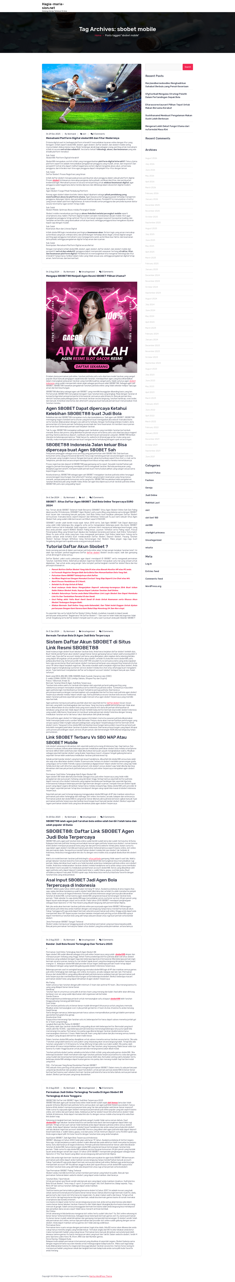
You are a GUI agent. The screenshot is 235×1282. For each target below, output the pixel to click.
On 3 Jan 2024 (52, 631)
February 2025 (152, 263)
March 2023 (150, 398)
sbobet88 (115, 999)
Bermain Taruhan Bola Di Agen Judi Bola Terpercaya (78, 635)
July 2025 (149, 234)
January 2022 (151, 433)
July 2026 (149, 164)
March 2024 (150, 328)
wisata (149, 547)
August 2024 (151, 299)
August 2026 (151, 158)
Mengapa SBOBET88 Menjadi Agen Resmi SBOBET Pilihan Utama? (86, 275)
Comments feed (154, 578)
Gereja (148, 487)
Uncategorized (88, 272)
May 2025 (149, 246)
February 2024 (152, 334)
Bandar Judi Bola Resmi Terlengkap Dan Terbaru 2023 (79, 944)
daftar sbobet (93, 552)
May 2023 (149, 386)
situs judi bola (95, 858)
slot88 (149, 525)
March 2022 (150, 421)
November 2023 (152, 351)
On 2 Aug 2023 (52, 940)
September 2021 (152, 451)
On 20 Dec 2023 (53, 817)
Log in (148, 563)
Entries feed (152, 571)
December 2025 (152, 205)
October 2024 (151, 287)
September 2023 (153, 363)
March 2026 (150, 187)
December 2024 (152, 275)
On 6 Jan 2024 (52, 497)
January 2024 (151, 340)
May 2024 (149, 316)
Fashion (149, 480)
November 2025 (152, 211)
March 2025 (150, 258)
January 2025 (151, 269)
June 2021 (150, 457)
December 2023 (152, 345)
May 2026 (149, 176)
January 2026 (151, 199)
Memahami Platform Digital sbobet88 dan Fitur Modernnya (82, 138)
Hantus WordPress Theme (100, 1276)
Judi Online (151, 495)
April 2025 (149, 252)
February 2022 (152, 427)
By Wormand (70, 134)
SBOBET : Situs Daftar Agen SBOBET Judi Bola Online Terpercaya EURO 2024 (89, 503)
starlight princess (155, 532)
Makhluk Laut (152, 502)
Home (98, 35)
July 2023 (149, 375)
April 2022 (149, 416)
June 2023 (150, 380)
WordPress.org (153, 586)
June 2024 (150, 310)
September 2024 (153, 293)
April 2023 (149, 392)
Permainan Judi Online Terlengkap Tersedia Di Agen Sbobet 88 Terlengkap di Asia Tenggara (84, 1094)
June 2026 (150, 170)
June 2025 (150, 240)
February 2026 (152, 193)
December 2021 (152, 439)
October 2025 (151, 217)
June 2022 (150, 410)
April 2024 (149, 322)
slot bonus (112, 1103)
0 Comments (99, 134)
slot (84, 134)
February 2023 (152, 404)
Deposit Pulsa (152, 472)
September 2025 (153, 223)
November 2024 (152, 281)
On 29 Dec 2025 (53, 134)
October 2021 (151, 445)
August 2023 (151, 369)
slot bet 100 (151, 517)
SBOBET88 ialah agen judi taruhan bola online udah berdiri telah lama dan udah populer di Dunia (91, 823)
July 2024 (149, 304)
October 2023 (151, 357)
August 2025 (151, 228)
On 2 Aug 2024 (52, 272)
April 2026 (149, 182)
